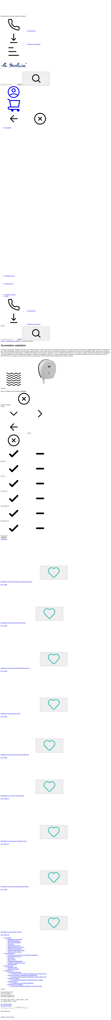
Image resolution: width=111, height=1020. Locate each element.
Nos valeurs (11, 958)
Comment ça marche (9, 294)
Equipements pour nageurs (15, 939)
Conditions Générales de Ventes (16, 963)
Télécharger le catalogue (33, 44)
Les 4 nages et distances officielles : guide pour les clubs (26, 986)
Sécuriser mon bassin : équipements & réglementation (22, 975)
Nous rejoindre (12, 959)
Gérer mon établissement (14, 972)
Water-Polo (11, 944)
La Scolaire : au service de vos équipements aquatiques (23, 955)
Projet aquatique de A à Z (15, 956)
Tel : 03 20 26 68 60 (6, 1004)
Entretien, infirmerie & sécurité (16, 950)
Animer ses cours (12, 981)
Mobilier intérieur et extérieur (16, 947)
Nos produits (7, 127)
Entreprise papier (8, 966)
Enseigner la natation (13, 978)
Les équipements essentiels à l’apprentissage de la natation (27, 980)
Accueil (3, 341)
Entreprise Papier (12, 967)
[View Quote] (14, 111)
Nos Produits (7, 938)
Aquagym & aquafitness (14, 942)
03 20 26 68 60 (31, 31)
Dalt (12, 1017)
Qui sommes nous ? (9, 276)
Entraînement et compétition (15, 984)
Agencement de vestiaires (13, 341)
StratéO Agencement (13, 969)
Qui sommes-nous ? (9, 953)
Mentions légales (12, 964)
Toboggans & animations (14, 948)
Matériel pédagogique (14, 941)
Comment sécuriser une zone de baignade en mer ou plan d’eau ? (29, 973)
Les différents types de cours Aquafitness (22, 983)
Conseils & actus (8, 283)
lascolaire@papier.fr (6, 1005)
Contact (6, 296)
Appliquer (23, 391)
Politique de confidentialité (15, 961)
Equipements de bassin (14, 945)
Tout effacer (4, 539)
